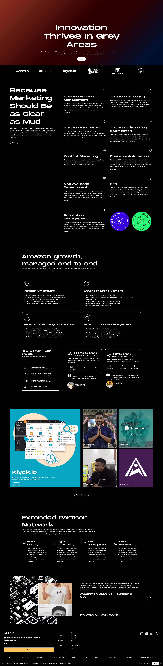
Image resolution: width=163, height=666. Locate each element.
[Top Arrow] (149, 597)
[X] (157, 633)
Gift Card (73, 638)
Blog (72, 640)
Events (60, 643)
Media (60, 638)
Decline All (147, 663)
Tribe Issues (74, 645)
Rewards (73, 635)
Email (6, 643)
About (60, 645)
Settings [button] (139, 663)
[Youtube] (147, 633)
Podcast (60, 640)
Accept (155, 663)
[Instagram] (142, 633)
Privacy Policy (67, 663)
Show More (67, 112)
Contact (73, 648)
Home (60, 633)
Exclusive (73, 633)
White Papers (75, 643)
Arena (60, 635)
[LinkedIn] (152, 633)
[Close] (161, 663)
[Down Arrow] (149, 602)
